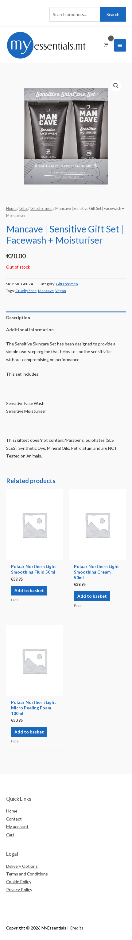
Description (18, 317)
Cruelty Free (26, 290)
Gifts (23, 208)
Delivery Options (22, 866)
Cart (10, 834)
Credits (76, 927)
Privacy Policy (19, 889)
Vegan (60, 290)
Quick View (34, 555)
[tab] (66, 317)
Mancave (46, 290)
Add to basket (29, 590)
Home (11, 208)
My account (17, 826)
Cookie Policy (18, 881)
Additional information (30, 329)
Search (113, 14)
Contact (14, 818)
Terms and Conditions (27, 873)
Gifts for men (41, 208)
